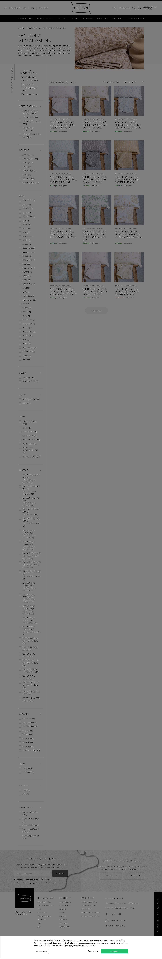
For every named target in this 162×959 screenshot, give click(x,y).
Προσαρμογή (93, 951)
